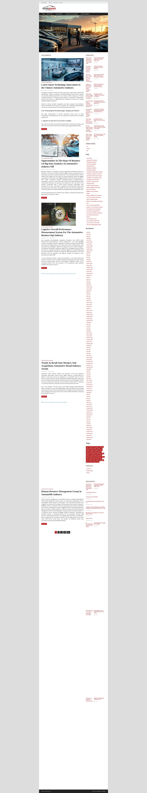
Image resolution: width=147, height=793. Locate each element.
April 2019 (88, 353)
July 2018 (88, 371)
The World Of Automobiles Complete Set (94, 212)
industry (95, 455)
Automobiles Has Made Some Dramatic (94, 175)
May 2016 (88, 421)
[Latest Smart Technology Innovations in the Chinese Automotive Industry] (62, 69)
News (87, 203)
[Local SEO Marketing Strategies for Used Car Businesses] (89, 66)
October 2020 (89, 318)
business (95, 448)
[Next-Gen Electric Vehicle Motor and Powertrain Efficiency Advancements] (89, 74)
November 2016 (89, 410)
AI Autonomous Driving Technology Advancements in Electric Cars (99, 102)
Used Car (88, 216)
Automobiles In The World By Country (94, 177)
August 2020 (88, 322)
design (96, 451)
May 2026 (88, 236)
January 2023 (89, 304)
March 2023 (88, 300)
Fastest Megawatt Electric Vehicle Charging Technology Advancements (99, 127)
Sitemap (61, 2)
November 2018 (89, 363)
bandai (87, 448)
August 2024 (88, 275)
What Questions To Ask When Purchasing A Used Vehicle (99, 611)
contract (100, 450)
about (87, 446)
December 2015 (89, 431)
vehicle (91, 461)
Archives (88, 148)
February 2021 (89, 310)
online (91, 458)
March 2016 (88, 425)
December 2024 (89, 267)
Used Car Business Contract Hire (92, 222)
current (87, 451)
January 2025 (89, 265)
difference (99, 451)
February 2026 (89, 242)
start (94, 460)
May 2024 (88, 281)
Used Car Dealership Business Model (93, 224)
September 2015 (89, 437)
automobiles (96, 446)
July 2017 (88, 394)
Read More (43, 128)
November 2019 (89, 339)
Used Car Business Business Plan (92, 220)
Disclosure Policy (56, 2)
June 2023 (88, 294)
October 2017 (89, 388)
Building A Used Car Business (92, 191)
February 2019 (89, 357)
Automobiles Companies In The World (93, 173)
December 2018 (89, 361)
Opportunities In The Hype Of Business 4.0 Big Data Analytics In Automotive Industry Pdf (60, 163)
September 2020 (89, 320)
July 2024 (88, 277)
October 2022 (89, 306)
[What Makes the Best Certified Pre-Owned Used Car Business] (89, 94)
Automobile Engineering (91, 164)
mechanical (92, 456)
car (101, 448)
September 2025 (89, 249)
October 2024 (89, 271)
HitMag (104, 791)
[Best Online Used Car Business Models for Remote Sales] (89, 119)
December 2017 (89, 384)
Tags (87, 150)
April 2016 (88, 423)
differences (88, 453)
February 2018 (89, 380)
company (96, 450)
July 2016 (88, 417)
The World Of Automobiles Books (93, 210)
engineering (98, 453)
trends (87, 461)
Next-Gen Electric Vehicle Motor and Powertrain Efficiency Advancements (99, 75)
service (87, 460)
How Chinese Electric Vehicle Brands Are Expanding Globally (99, 135)
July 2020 (88, 324)
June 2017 (88, 396)
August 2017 (88, 392)
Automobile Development (91, 162)
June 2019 (88, 349)
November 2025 (89, 245)
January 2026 (89, 244)
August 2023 (88, 290)
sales (101, 458)
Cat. (87, 146)
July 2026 (88, 232)
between (91, 448)
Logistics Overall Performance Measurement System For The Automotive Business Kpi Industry (62, 232)
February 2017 (89, 404)
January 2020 (89, 335)
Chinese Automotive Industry (46, 82)
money (103, 456)
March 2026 (88, 240)
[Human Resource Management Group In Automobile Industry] (62, 445)
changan (87, 450)
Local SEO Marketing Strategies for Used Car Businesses (98, 67)
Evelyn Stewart (50, 90)
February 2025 (89, 263)
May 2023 (88, 296)
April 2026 (88, 238)
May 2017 (88, 398)
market (87, 456)
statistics (97, 460)
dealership (91, 451)
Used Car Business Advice (91, 218)
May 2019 (88, 351)
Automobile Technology (91, 169)
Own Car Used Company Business (93, 205)
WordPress (99, 791)
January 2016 (89, 429)
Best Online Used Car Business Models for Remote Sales (99, 120)
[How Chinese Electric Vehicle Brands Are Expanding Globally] (89, 134)
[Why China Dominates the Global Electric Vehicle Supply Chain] (89, 57)
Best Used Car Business (91, 189)
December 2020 (89, 314)
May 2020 (88, 328)
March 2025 (88, 261)
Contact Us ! (50, 2)
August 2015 (88, 439)
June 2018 (88, 372)
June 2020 (88, 326)
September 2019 (89, 343)
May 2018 (88, 374)
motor (87, 458)
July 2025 (88, 253)
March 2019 (88, 355)
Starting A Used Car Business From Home (94, 207)
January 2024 (89, 288)
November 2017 (89, 386)
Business (88, 193)
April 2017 (88, 400)
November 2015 (89, 433)
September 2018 (89, 367)
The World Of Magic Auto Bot (92, 214)
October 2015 (89, 435)
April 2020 (88, 329)
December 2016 (89, 408)
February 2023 (89, 302)
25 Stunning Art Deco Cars (91, 492)
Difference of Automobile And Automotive (94, 201)
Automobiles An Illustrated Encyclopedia (94, 171)
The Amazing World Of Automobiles (93, 209)
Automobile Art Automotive (91, 160)
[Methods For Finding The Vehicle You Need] (89, 698)
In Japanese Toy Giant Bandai (92, 496)
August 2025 (88, 251)
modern (99, 456)
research (97, 458)
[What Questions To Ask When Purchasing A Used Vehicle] (89, 610)
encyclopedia (93, 453)
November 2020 (89, 316)
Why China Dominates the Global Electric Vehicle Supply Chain (99, 59)
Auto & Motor (89, 158)
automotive (101, 446)
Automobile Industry (90, 166)
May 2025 (88, 257)
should (91, 460)
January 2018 (89, 382)
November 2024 (89, 269)
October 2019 (89, 341)
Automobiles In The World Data (92, 179)
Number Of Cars (89, 518)
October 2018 (89, 365)
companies (92, 450)
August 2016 (88, 415)
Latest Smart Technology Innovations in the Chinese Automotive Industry (99, 110)
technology (101, 460)
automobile (91, 446)
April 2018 (88, 376)
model (96, 456)
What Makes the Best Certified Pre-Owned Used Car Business (99, 95)
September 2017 (89, 390)
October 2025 (89, 247)
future (103, 453)
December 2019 (89, 337)
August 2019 (88, 345)
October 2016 (89, 412)
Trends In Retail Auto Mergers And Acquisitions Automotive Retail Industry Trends (61, 366)
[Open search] (105, 14)
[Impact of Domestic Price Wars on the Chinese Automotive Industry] (89, 84)
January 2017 (89, 406)
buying (99, 448)
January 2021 (89, 312)
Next (68, 532)
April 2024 (88, 283)
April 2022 (88, 308)
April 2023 (88, 298)
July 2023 (88, 292)
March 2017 (88, 402)
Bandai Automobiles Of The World (93, 187)
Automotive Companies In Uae (92, 181)
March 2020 (88, 331)
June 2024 (88, 279)
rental (94, 458)
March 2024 (88, 285)
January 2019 (89, 359)
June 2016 (88, 419)
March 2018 (88, 378)
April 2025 (88, 259)
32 (64, 532)
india (92, 455)
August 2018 (88, 369)
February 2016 (89, 427)
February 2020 (89, 333)
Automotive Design (90, 183)
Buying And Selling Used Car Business (93, 195)
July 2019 (88, 347)
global (87, 455)
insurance (99, 455)
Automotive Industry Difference (47, 158)
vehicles (94, 461)
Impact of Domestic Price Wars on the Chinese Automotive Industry (99, 85)
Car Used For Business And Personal (93, 197)
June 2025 (88, 255)
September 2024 (89, 273)
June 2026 (88, 234)
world (98, 461)
